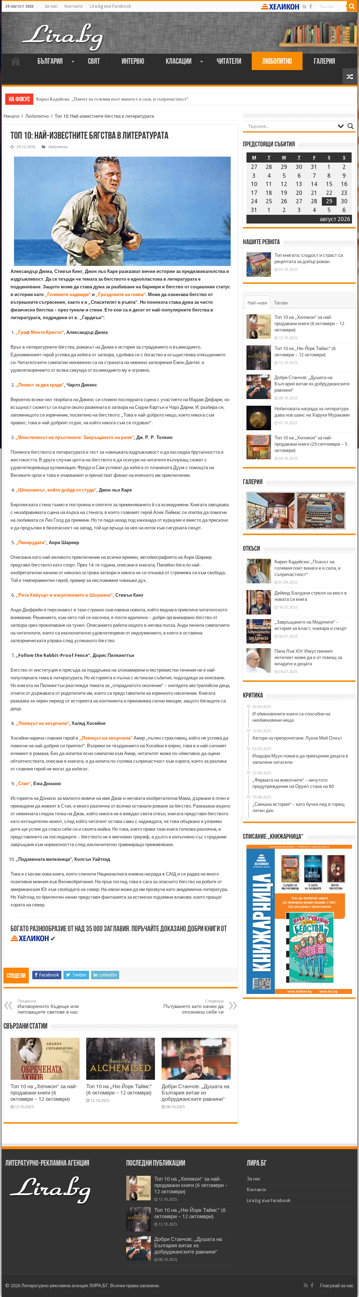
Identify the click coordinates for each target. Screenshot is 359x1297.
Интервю (133, 62)
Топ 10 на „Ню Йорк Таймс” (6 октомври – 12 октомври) (119, 1089)
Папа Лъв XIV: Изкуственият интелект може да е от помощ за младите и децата (308, 657)
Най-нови (257, 303)
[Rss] (304, 6)
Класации (178, 62)
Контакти (74, 6)
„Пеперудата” (31, 542)
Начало (15, 61)
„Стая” (23, 783)
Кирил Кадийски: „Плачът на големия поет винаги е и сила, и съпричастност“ (112, 99)
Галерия (324, 62)
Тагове (281, 303)
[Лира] (63, 29)
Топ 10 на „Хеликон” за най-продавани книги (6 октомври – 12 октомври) (44, 1092)
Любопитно (277, 62)
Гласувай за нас (337, 1285)
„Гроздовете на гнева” (120, 294)
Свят (94, 62)
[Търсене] (352, 6)
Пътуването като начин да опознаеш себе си (193, 1007)
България (50, 62)
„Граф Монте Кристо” (40, 332)
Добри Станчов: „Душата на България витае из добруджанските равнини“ (195, 1092)
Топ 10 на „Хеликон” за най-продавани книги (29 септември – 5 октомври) (311, 444)
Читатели (229, 62)
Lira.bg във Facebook (110, 6)
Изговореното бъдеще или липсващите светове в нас (48, 1007)
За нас (51, 6)
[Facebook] (311, 6)
